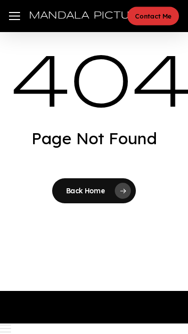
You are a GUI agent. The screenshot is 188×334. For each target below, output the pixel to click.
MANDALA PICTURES (91, 16)
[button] (14, 16)
